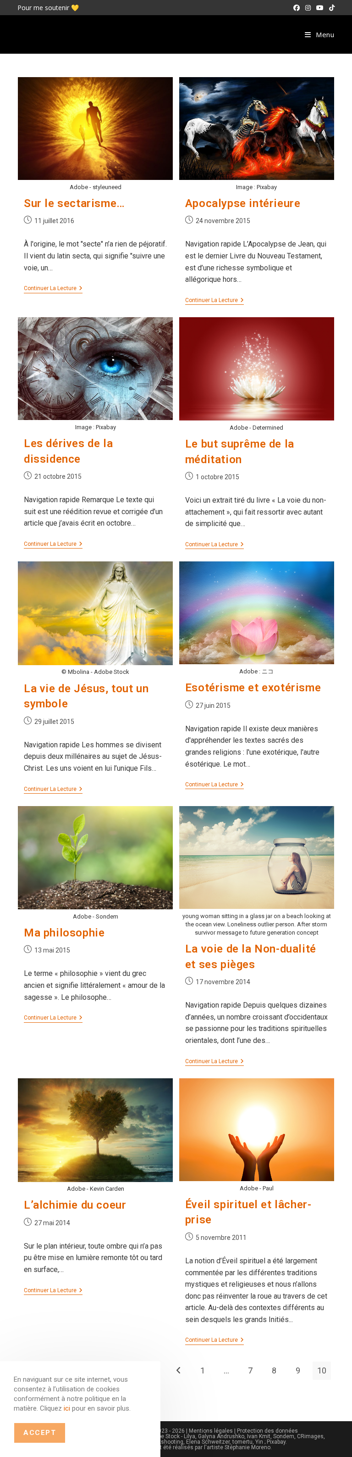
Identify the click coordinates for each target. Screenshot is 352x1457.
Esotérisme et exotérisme (253, 687)
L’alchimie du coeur (75, 1205)
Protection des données (267, 1431)
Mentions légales (211, 1431)
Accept (39, 1433)
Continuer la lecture (53, 289)
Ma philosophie (64, 932)
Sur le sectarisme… (74, 203)
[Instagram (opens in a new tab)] (308, 7)
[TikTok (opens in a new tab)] (330, 7)
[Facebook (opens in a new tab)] (296, 7)
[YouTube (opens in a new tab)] (320, 7)
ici (67, 1408)
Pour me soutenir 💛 (48, 7)
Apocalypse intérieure (243, 203)
